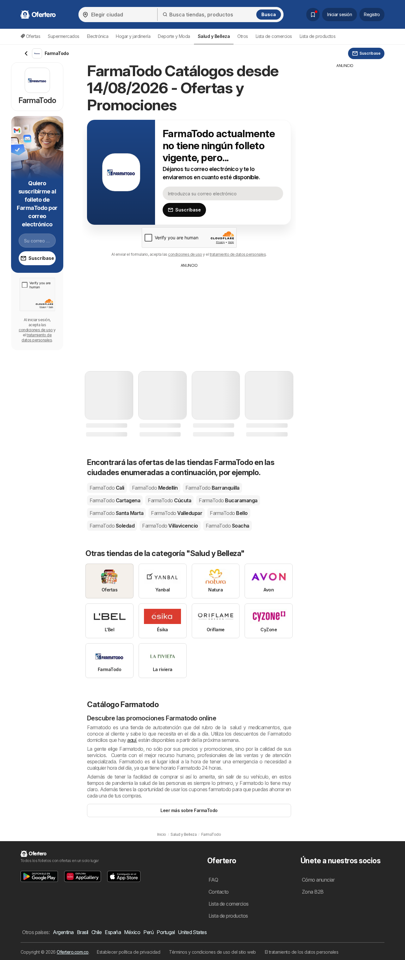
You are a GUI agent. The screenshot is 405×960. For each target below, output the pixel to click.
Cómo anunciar (318, 880)
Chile (96, 932)
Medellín (155, 488)
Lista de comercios (274, 36)
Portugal (166, 932)
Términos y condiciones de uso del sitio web (212, 952)
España (113, 932)
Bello (228, 513)
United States (192, 932)
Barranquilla (212, 488)
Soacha (227, 526)
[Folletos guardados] (313, 14)
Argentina (63, 932)
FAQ (213, 880)
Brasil (82, 932)
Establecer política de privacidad (128, 952)
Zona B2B (313, 892)
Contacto (219, 892)
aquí (131, 740)
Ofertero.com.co (72, 952)
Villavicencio (170, 526)
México (132, 932)
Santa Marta (116, 513)
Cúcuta (169, 500)
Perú (148, 932)
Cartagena (115, 500)
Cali (107, 488)
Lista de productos (318, 36)
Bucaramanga (228, 500)
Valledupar (176, 513)
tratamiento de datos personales (238, 254)
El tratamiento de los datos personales (302, 952)
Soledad (112, 526)
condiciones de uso (185, 254)
